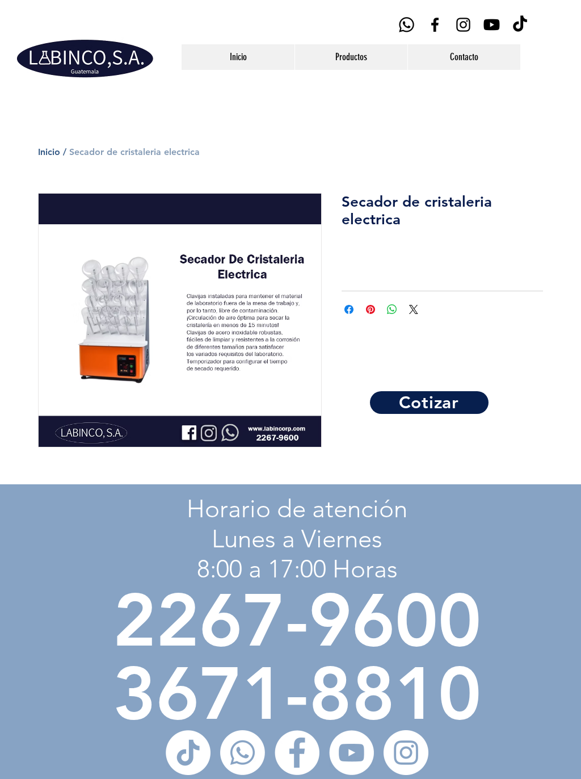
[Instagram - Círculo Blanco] (406, 752)
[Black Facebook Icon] (435, 24)
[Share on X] (413, 309)
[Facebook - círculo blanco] (297, 752)
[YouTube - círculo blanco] (351, 752)
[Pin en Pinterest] (370, 309)
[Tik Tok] (520, 24)
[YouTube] (491, 24)
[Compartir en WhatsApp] (392, 309)
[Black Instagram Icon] (463, 24)
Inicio (49, 151)
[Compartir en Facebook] (349, 309)
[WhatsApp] (406, 24)
